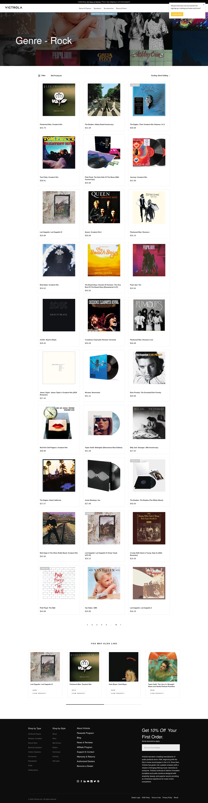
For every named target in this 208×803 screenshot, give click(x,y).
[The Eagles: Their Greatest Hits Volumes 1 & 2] (149, 100)
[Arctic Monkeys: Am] (104, 475)
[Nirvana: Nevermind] (104, 368)
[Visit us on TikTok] (91, 781)
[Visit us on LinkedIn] (85, 781)
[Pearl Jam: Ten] (149, 260)
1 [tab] (85, 704)
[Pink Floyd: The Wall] (59, 583)
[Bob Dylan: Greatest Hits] (59, 260)
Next (104, 699)
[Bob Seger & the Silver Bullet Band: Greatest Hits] (59, 528)
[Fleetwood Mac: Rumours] (149, 207)
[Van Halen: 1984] (104, 583)
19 (116, 624)
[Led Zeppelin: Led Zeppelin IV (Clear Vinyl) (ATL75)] (104, 528)
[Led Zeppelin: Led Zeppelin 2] (149, 583)
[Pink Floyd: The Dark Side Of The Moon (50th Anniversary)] (104, 152)
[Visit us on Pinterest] (98, 781)
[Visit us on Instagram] (78, 781)
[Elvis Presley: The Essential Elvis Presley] (149, 368)
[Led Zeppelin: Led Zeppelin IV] (59, 207)
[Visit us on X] (95, 781)
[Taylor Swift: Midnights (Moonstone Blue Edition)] (104, 423)
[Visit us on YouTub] (88, 781)
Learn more (177, 14)
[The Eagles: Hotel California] (59, 475)
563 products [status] (56, 76)
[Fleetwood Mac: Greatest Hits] (59, 100)
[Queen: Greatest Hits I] (104, 207)
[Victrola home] (14, 8)
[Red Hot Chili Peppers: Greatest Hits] (59, 423)
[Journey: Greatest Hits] (149, 152)
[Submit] (178, 747)
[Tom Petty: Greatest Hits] (59, 152)
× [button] (203, 4)
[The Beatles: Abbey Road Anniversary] (104, 100)
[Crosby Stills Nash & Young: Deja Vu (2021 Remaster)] (149, 528)
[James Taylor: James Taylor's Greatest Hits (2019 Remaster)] (59, 368)
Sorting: (159, 75)
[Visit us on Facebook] (81, 781)
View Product (39, 693)
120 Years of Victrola (93, 2)
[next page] (121, 625)
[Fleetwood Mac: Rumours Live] (149, 315)
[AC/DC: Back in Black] (59, 315)
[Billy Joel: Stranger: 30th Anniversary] (149, 423)
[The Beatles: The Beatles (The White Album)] (149, 475)
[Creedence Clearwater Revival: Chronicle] (104, 315)
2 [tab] (123, 704)
